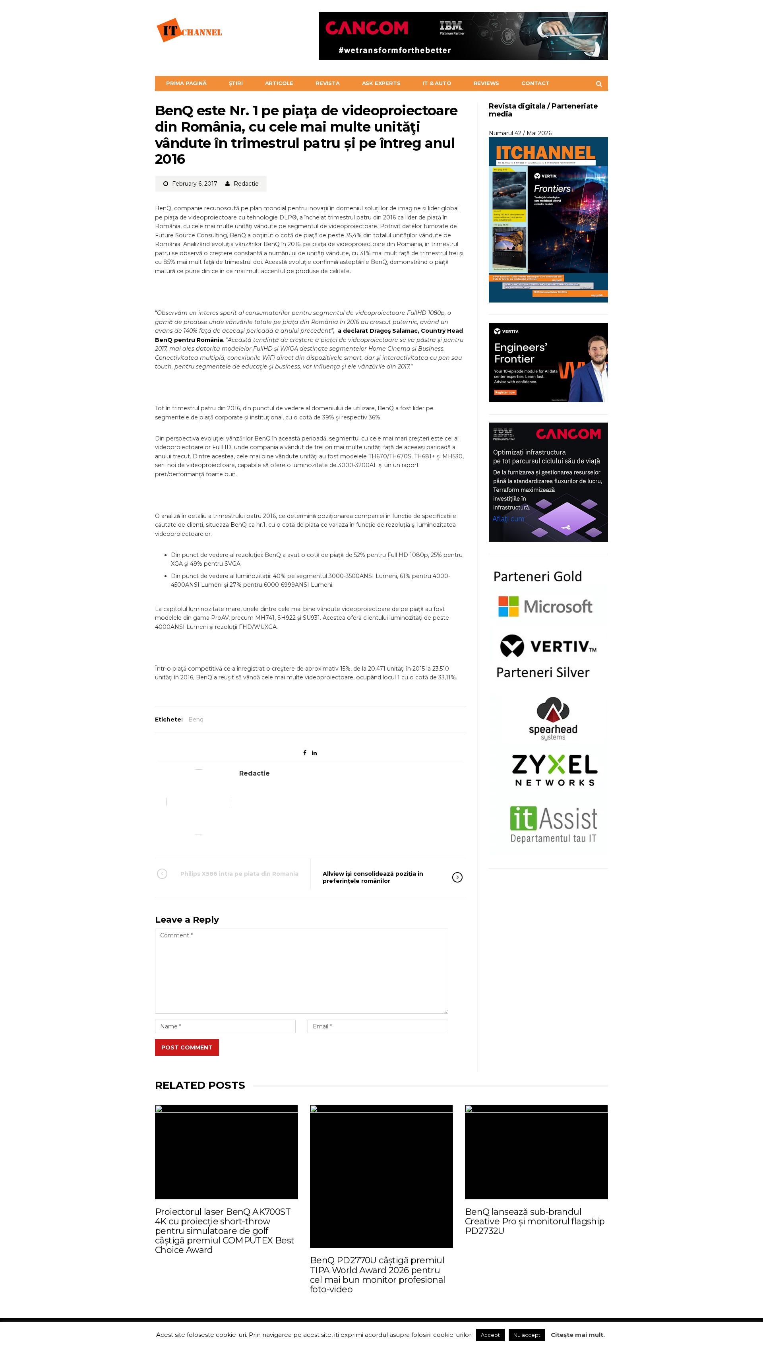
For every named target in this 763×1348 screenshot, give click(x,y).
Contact (535, 83)
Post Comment (187, 1047)
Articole (279, 83)
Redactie (246, 183)
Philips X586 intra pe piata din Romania (239, 873)
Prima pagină (186, 83)
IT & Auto (436, 83)
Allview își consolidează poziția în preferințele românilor (373, 877)
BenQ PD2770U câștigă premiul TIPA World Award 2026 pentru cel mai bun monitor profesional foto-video (377, 1275)
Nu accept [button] (526, 1335)
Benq (195, 719)
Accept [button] (490, 1335)
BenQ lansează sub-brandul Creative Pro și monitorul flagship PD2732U (535, 1221)
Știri (236, 83)
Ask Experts (381, 83)
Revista (328, 83)
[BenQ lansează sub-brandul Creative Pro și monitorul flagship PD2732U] (536, 1152)
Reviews (487, 83)
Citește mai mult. (578, 1334)
